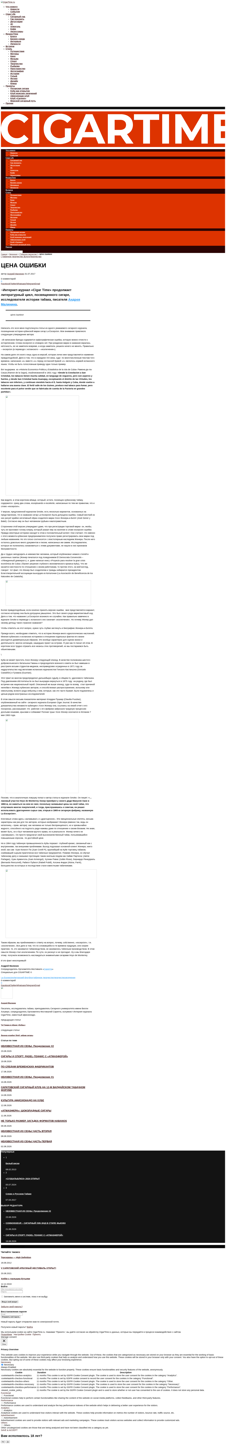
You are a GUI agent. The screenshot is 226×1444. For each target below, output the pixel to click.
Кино (13, 56)
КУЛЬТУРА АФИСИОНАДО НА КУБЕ (22, 1100)
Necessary (9, 1365)
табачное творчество (43, 977)
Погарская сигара (19, 88)
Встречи (10, 46)
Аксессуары (16, 31)
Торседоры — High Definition (16, 1257)
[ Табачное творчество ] (28, 254)
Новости (14, 9)
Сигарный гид (17, 16)
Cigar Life (10, 14)
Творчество (16, 64)
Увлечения (13, 254)
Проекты (10, 86)
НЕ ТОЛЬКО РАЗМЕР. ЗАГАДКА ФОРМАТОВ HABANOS (34, 1120)
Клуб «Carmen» (18, 98)
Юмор (13, 83)
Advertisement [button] (7, 1415)
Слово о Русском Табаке (18, 1194)
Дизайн (14, 81)
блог (31, 977)
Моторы (14, 54)
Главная (4, 254)
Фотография (17, 71)
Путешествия (17, 51)
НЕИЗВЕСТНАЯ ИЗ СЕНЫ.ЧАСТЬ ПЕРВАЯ (26, 1141)
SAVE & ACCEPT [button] (9, 1430)
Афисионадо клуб (19, 96)
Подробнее (6, 1334)
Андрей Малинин (15, 274)
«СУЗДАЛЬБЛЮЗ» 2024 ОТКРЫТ (23, 1178)
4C (11, 24)
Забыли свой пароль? (12, 1306)
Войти (30, 1327)
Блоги (13, 36)
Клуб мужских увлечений (23, 93)
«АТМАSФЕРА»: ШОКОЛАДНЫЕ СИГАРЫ (26, 1110)
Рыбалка (15, 66)
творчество (59, 977)
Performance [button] (7, 1400)
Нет (3, 1442)
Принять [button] (36, 1334)
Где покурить (17, 19)
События (15, 12)
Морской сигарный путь (23, 101)
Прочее (9, 103)
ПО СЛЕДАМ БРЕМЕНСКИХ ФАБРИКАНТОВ (27, 1066)
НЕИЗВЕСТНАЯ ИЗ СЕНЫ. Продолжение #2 (27, 1046)
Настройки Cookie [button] (22, 1334)
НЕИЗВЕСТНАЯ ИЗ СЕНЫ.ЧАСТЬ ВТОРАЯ (26, 1131)
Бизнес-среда (17, 39)
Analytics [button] (5, 1408)
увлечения (70, 977)
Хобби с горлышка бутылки (15, 1279)
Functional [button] (6, 1393)
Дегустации (16, 21)
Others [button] (4, 1423)
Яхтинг (14, 78)
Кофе (13, 29)
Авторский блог (21, 977)
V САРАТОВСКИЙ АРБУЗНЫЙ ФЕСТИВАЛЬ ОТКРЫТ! (28, 1268)
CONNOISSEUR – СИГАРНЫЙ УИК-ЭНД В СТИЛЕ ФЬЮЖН (36, 1223)
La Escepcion (7, 977)
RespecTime (12, 34)
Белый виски (12, 1163)
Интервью (15, 41)
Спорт (13, 61)
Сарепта (48, 969)
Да (8, 1442)
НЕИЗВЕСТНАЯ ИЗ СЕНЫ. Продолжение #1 (27, 1077)
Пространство (17, 68)
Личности (15, 44)
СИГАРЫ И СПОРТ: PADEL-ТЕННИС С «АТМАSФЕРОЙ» (34, 1056)
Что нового (12, 7)
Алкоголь (15, 26)
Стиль (9, 49)
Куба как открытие (20, 91)
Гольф (13, 76)
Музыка (14, 59)
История (14, 73)
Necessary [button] (6, 1362)
